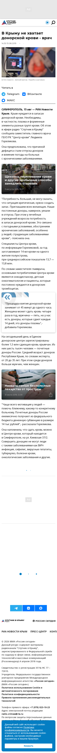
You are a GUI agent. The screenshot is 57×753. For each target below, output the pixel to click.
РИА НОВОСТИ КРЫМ (14, 632)
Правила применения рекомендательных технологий (26, 699)
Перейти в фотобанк (37, 80)
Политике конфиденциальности (19, 729)
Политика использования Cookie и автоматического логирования (22, 689)
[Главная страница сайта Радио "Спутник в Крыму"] (9, 22)
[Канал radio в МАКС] (41, 608)
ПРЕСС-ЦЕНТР (38, 632)
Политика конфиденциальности (21, 694)
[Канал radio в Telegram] (16, 608)
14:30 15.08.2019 (9, 43)
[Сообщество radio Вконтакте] (28, 608)
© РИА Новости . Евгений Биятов (14, 80)
